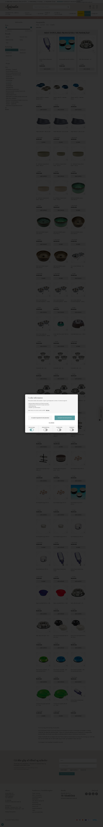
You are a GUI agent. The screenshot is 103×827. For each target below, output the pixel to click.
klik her (47, 410)
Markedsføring (45, 427)
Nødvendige (32, 427)
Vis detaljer (51, 422)
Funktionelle (59, 427)
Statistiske (71, 427)
